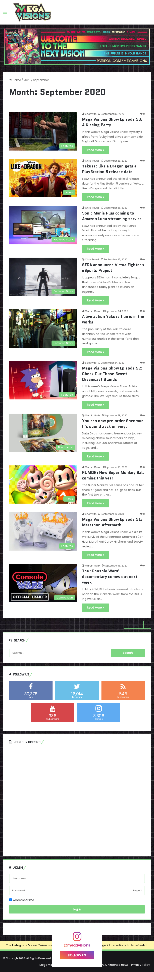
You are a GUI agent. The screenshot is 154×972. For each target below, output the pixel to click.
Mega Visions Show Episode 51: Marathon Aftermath (112, 522)
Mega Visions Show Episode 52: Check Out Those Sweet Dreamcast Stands (112, 373)
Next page (134, 625)
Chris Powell (92, 160)
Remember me (23, 900)
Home (16, 80)
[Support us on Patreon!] (77, 46)
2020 (27, 80)
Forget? (137, 890)
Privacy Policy (140, 965)
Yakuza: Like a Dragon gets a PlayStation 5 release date (109, 168)
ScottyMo (90, 114)
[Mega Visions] (32, 12)
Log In (77, 909)
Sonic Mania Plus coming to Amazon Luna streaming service (112, 216)
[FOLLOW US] (77, 938)
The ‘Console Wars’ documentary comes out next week (110, 576)
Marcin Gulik (92, 311)
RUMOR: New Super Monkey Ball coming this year (113, 475)
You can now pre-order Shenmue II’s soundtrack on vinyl (113, 423)
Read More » (95, 150)
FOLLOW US (77, 955)
